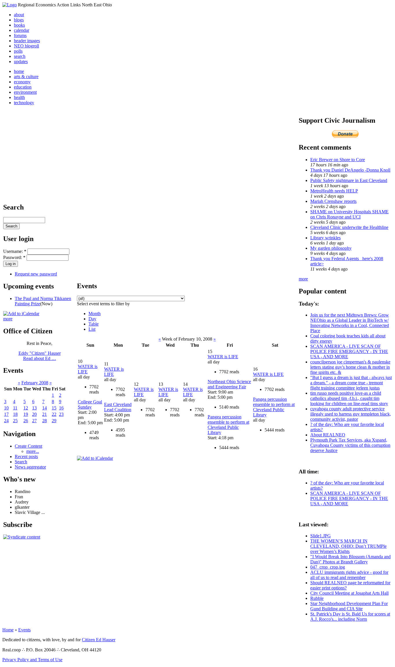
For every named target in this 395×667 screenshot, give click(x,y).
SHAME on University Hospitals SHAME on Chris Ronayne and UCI (349, 214)
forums (20, 35)
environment (25, 92)
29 (54, 420)
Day (92, 318)
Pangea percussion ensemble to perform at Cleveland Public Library (228, 424)
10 (6, 407)
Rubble (317, 598)
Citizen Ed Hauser (98, 639)
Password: (14, 257)
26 (25, 420)
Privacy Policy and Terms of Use (32, 659)
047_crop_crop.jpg (327, 567)
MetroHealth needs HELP (334, 190)
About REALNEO (327, 434)
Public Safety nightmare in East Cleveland (348, 180)
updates (21, 61)
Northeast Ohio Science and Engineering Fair (229, 384)
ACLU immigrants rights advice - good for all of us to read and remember (349, 575)
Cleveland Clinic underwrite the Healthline (349, 227)
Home (8, 629)
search (19, 56)
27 (34, 420)
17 (6, 414)
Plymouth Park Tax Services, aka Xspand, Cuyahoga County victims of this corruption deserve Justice (350, 445)
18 (15, 414)
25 (15, 420)
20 (34, 414)
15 (54, 407)
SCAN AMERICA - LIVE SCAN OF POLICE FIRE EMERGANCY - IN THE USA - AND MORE (349, 351)
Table (93, 323)
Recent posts (26, 456)
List (91, 329)
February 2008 (34, 382)
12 (25, 407)
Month (94, 313)
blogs (19, 19)
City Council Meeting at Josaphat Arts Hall (349, 593)
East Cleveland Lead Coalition (118, 407)
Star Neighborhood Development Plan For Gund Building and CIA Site (349, 606)
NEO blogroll (26, 45)
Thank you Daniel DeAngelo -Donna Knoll (350, 170)
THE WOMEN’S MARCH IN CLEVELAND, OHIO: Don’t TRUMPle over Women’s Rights (348, 546)
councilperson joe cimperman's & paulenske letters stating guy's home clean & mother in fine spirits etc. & (350, 367)
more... (32, 451)
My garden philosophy (331, 248)
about (19, 14)
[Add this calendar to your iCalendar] (21, 313)
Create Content (28, 446)
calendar (21, 30)
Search (21, 461)
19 (25, 414)
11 (15, 407)
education (23, 86)
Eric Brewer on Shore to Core (337, 159)
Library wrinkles (325, 237)
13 (34, 407)
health (19, 97)
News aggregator (30, 466)
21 (44, 414)
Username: (14, 251)
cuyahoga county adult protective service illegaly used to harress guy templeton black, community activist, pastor (350, 414)
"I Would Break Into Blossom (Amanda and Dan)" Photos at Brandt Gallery (350, 559)
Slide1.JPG (320, 535)
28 (44, 420)
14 (44, 407)
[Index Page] (9, 4)
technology (24, 102)
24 (6, 420)
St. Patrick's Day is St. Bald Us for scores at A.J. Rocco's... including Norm (350, 616)
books (19, 25)
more (7, 318)
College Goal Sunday (90, 404)
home (19, 71)
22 (54, 414)
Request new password (36, 273)
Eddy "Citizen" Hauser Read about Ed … (40, 356)
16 (61, 407)
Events (24, 629)
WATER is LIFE (223, 356)
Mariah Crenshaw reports (333, 201)
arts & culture (26, 76)
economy (22, 81)
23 (61, 414)
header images (27, 40)
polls (18, 51)
